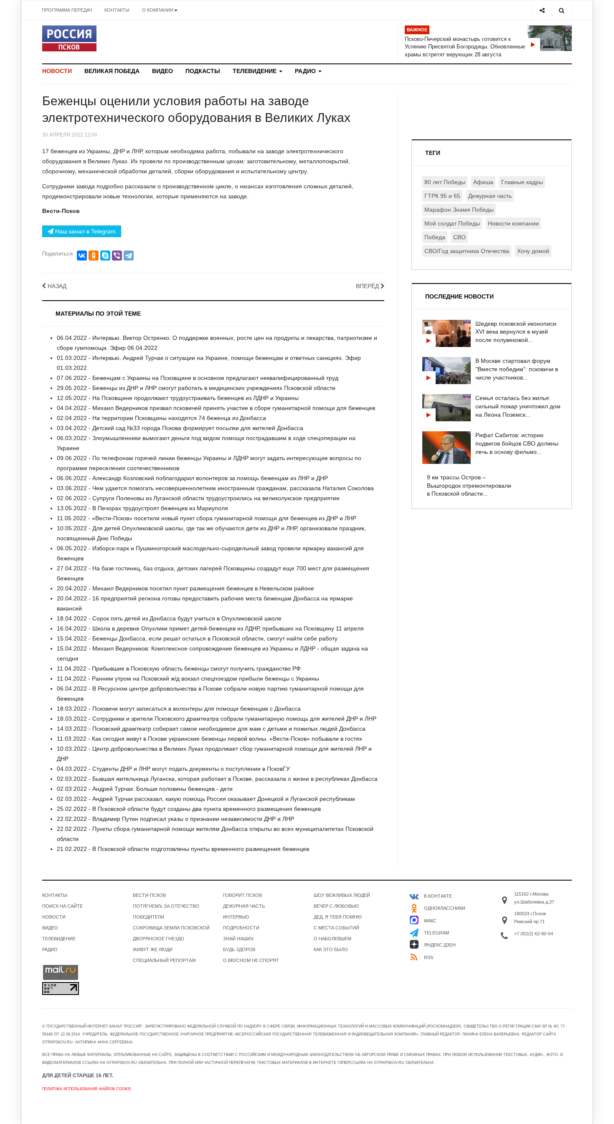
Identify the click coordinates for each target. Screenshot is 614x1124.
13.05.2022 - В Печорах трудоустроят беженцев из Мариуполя (142, 508)
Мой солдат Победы (452, 223)
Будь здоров (239, 949)
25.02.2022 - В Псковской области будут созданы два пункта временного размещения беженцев (189, 808)
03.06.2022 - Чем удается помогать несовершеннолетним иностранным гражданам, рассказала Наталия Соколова (215, 488)
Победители (148, 916)
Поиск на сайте (62, 906)
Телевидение (255, 71)
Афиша (483, 182)
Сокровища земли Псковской (171, 927)
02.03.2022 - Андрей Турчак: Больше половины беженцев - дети (145, 788)
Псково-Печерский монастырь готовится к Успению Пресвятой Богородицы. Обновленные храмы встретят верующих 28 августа (465, 47)
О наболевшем (332, 938)
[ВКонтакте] (82, 256)
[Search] (561, 10)
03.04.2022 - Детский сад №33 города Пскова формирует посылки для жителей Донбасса (180, 428)
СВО (459, 237)
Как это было (331, 949)
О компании (157, 10)
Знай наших (238, 938)
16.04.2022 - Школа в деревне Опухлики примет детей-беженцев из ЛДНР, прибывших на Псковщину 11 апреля (210, 628)
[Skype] (105, 256)
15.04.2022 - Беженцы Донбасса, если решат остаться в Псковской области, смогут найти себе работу (197, 638)
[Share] (542, 10)
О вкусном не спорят (251, 960)
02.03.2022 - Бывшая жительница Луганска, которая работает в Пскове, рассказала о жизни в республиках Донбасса (217, 778)
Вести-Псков (149, 895)
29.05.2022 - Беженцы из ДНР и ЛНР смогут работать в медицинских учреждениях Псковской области (196, 388)
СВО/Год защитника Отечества (466, 251)
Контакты (116, 10)
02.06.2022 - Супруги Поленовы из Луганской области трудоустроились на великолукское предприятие (198, 498)
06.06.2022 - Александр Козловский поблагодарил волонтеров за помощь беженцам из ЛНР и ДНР (192, 478)
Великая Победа (112, 71)
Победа (434, 237)
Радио (306, 71)
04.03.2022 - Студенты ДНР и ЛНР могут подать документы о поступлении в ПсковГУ (173, 768)
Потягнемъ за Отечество (166, 906)
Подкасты (202, 71)
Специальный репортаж (164, 960)
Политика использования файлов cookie (86, 1089)
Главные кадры (522, 182)
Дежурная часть (490, 195)
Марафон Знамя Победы (459, 209)
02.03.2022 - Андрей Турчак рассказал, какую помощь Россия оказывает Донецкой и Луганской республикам (206, 798)
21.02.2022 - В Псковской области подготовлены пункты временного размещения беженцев (183, 849)
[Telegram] (129, 256)
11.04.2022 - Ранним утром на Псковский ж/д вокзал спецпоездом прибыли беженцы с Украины (188, 678)
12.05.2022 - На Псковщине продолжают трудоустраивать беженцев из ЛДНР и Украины (178, 398)
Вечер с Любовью (336, 906)
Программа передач (67, 10)
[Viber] (117, 256)
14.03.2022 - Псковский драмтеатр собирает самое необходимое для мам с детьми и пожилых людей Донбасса (211, 728)
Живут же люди (153, 949)
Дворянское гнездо (158, 938)
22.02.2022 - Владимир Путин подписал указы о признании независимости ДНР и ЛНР (175, 818)
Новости (57, 71)
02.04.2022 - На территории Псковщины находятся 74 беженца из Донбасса (161, 418)
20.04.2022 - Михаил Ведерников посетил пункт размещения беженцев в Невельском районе (185, 588)
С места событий (336, 927)
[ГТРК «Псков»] (69, 38)
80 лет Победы (444, 182)
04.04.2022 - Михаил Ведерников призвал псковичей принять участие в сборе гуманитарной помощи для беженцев (216, 408)
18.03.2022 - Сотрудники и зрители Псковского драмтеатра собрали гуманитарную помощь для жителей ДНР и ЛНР (216, 718)
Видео (162, 71)
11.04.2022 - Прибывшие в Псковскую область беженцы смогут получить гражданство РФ (179, 668)
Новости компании (513, 223)
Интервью (236, 916)
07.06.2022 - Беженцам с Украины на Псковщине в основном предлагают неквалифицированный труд (197, 378)
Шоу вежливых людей (342, 895)
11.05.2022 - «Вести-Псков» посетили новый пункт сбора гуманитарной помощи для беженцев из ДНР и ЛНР (206, 518)
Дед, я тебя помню (338, 916)
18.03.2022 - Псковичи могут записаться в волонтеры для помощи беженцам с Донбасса (179, 708)
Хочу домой (533, 251)
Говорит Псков (242, 895)
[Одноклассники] (94, 256)
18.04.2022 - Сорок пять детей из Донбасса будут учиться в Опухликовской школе (169, 618)
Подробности (241, 927)
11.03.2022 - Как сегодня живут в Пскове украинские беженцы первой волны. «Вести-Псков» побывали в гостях (209, 738)
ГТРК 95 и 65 (442, 195)
